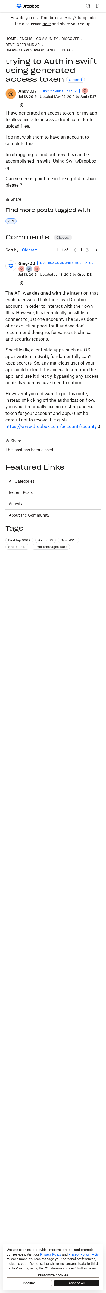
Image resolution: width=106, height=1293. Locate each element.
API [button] (11, 221)
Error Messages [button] (50, 547)
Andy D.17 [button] (27, 91)
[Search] (88, 6)
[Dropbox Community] (27, 6)
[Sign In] (98, 6)
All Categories (22, 481)
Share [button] (17, 547)
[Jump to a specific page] (96, 250)
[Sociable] (29, 269)
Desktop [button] (19, 540)
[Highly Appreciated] (37, 269)
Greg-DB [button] (26, 263)
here (47, 23)
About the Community (29, 515)
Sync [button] (68, 540)
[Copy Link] (21, 104)
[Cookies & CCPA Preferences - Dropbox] (53, 1267)
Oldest (28, 250)
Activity (15, 503)
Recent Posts (21, 492)
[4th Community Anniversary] (85, 91)
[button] (10, 93)
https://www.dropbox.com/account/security (51, 426)
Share (13, 200)
